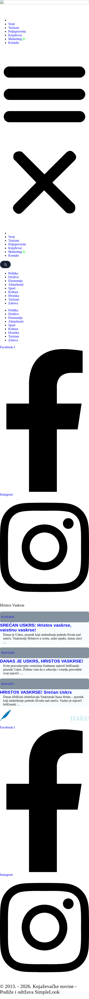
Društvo (13, 277)
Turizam (13, 27)
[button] (44, 138)
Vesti (11, 24)
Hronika (13, 295)
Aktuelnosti (15, 284)
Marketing (15, 39)
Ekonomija (15, 281)
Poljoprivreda (17, 31)
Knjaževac (15, 35)
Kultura (13, 292)
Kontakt (13, 42)
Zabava (13, 303)
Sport (11, 288)
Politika (13, 273)
